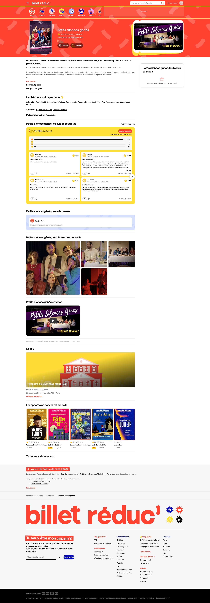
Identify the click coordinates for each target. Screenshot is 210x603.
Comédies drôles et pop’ (41, 481)
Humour (120, 550)
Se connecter (172, 3)
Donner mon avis (125, 131)
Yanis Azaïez (50, 115)
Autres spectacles (124, 573)
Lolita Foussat (78, 102)
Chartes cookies (91, 598)
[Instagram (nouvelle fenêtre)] (169, 519)
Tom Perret (106, 102)
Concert (120, 560)
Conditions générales (33, 598)
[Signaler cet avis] (36, 173)
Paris (109, 474)
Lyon (165, 543)
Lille (164, 553)
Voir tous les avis (128, 124)
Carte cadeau (145, 552)
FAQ (95, 540)
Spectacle (121, 553)
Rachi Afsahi (41, 102)
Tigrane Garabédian (93, 102)
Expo (119, 566)
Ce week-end (145, 560)
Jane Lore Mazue (118, 102)
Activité (120, 563)
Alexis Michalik (146, 575)
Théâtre (120, 540)
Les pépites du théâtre (149, 543)
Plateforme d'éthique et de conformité (112, 598)
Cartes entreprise (101, 555)
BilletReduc (30, 496)
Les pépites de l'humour (149, 547)
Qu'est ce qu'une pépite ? (150, 540)
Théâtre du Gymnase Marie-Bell (70, 38)
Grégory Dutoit (52, 102)
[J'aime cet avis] (32, 173)
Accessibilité (132, 598)
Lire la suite (30, 81)
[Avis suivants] (132, 176)
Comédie (64, 474)
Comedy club (122, 547)
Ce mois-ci (144, 563)
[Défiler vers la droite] (101, 12)
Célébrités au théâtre (39, 484)
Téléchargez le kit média (104, 558)
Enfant (119, 556)
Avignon (166, 550)
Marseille (166, 547)
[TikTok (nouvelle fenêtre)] (179, 519)
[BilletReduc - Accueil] (41, 3)
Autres (119, 576)
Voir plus (128, 170)
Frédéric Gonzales (60, 110)
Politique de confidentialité (53, 598)
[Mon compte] (181, 3)
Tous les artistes (146, 572)
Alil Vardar (144, 578)
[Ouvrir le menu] (28, 3)
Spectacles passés (124, 570)
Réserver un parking (34, 396)
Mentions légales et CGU (74, 598)
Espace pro (98, 552)
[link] (52, 155)
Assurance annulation (102, 543)
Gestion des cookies (147, 598)
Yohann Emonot (65, 102)
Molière (143, 581)
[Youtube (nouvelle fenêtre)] (179, 509)
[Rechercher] (162, 3)
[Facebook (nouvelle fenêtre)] (169, 509)
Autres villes (168, 556)
